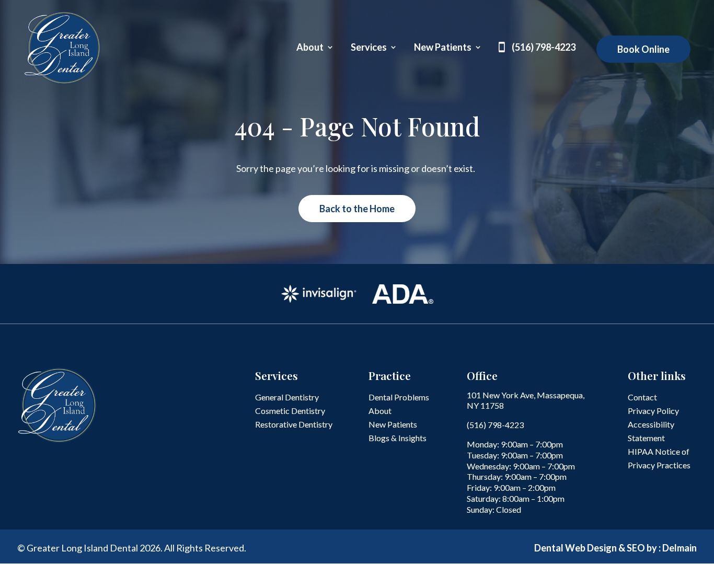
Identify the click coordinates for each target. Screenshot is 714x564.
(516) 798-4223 (543, 48)
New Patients (442, 48)
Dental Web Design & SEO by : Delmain (615, 548)
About (310, 48)
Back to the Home (357, 208)
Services (369, 48)
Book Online (643, 49)
